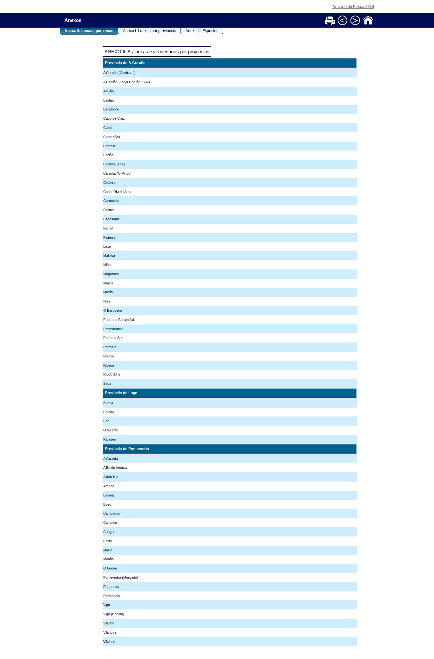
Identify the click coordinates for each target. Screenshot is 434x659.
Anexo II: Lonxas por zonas (88, 31)
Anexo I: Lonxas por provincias (149, 31)
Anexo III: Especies (202, 31)
